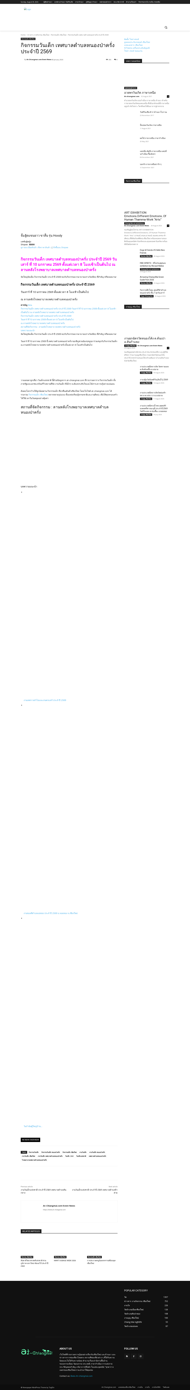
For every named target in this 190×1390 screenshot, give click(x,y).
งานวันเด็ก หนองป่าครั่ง (97, 1152)
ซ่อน (30, 305)
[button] (166, 27)
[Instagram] (140, 1356)
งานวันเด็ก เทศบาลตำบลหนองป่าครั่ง (50, 1156)
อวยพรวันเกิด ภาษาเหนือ (140, 92)
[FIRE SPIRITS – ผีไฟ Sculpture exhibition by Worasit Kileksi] (131, 266)
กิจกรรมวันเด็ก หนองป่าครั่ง (50, 1152)
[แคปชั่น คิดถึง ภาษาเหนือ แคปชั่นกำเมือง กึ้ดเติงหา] (131, 154)
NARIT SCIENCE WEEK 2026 (65, 1260)
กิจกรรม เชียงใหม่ (27, 1257)
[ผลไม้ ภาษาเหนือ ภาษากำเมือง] (131, 141)
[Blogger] (127, 1356)
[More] (88, 66)
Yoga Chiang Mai (147, 296)
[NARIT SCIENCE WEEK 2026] (69, 1247)
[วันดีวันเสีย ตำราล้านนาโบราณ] (131, 115)
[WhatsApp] (42, 1173)
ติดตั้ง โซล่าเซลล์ (131, 39)
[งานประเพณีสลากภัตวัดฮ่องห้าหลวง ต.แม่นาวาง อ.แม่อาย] (131, 396)
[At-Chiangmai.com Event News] (22, 59)
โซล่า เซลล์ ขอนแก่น (133, 51)
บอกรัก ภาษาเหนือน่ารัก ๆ (150, 164)
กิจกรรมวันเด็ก (34, 1152)
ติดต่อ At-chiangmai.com (81, 1376)
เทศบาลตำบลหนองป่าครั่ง (97, 1156)
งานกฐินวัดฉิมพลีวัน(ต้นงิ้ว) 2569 (154, 379)
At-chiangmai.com (131, 96)
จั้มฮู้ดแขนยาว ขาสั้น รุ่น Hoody (41, 235)
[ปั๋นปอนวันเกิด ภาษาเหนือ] (131, 128)
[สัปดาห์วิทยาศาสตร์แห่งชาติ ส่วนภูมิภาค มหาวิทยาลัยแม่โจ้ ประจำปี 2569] (36, 1247)
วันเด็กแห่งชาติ (81, 1156)
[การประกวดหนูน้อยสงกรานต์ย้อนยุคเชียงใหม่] (102, 1247)
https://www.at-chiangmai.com (54, 1210)
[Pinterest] (36, 1173)
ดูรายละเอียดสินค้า (29, 247)
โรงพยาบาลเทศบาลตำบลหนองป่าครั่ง (34, 1160)
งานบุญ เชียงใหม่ (130, 346)
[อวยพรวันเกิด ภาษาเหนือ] (146, 78)
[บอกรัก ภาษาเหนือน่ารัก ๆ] (131, 167)
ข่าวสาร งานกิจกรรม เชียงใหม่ (38, 35)
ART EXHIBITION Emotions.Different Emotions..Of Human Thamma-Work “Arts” (145, 216)
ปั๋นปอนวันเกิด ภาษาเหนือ (150, 125)
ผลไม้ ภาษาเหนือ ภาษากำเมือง (153, 138)
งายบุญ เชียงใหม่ (133, 307)
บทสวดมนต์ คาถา (130, 88)
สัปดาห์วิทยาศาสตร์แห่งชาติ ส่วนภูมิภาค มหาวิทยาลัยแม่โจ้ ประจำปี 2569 (34, 1263)
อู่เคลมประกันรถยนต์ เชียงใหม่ (137, 42)
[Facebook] (23, 1173)
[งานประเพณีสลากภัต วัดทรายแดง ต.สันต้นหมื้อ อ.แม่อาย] (131, 370)
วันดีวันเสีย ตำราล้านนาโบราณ (153, 112)
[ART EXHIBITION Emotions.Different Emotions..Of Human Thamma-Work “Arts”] (146, 198)
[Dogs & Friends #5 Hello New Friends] (131, 253)
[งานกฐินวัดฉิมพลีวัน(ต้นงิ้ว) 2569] (131, 383)
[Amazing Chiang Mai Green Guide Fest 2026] (131, 280)
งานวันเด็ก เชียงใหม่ (28, 1156)
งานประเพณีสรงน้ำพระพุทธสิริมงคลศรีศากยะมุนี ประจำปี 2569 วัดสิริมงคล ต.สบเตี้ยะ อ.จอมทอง (154, 408)
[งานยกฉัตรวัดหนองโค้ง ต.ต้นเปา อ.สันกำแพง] (146, 323)
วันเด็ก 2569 (69, 1156)
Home (23, 35)
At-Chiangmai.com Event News (39, 59)
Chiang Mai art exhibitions (134, 223)
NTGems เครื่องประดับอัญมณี (137, 48)
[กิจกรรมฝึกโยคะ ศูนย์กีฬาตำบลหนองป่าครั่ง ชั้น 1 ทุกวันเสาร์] (131, 293)
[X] (30, 1173)
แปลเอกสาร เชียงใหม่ (133, 45)
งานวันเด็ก (83, 1152)
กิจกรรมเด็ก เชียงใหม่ (58, 35)
